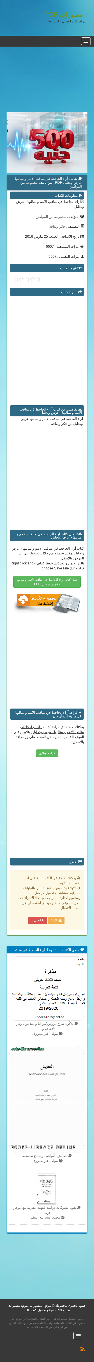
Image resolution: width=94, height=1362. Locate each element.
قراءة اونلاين (47, 753)
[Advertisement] (47, 81)
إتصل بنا (36, 920)
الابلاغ (55, 920)
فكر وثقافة (57, 226)
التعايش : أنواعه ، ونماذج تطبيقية (45, 1156)
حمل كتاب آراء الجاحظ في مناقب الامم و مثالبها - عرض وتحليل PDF (47, 582)
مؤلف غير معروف (45, 1033)
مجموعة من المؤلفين (51, 217)
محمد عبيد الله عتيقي (45, 1217)
